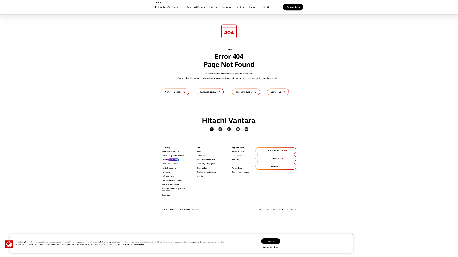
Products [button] (213, 7)
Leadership (166, 172)
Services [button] (240, 7)
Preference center (168, 176)
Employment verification (206, 172)
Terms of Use (263, 209)
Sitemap (293, 209)
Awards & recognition (170, 184)
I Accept (271, 241)
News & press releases (170, 164)
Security (200, 176)
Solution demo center (240, 172)
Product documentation (206, 159)
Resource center (238, 151)
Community (201, 155)
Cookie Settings (270, 247)
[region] (181, 243)
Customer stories (238, 155)
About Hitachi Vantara (170, 151)
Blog (234, 164)
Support (200, 151)
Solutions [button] (226, 7)
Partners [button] (253, 7)
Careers (165, 159)
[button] (263, 7)
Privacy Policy (276, 209)
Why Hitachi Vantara (196, 7)
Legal (286, 209)
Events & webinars (169, 168)
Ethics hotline (202, 168)
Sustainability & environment (173, 155)
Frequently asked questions (207, 164)
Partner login (237, 168)
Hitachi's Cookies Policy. (134, 244)
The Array (236, 159)
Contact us (166, 195)
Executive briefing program (172, 180)
